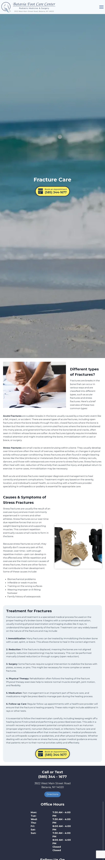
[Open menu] (101, 7)
